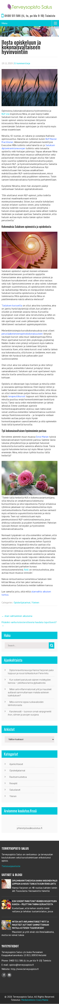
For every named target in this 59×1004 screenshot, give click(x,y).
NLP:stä (5, 113)
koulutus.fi (36, 828)
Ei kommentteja (22, 63)
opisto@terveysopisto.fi (21, 964)
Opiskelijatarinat (22, 602)
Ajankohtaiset (16, 764)
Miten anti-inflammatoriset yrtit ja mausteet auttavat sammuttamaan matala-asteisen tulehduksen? (29, 692)
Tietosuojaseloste (11, 866)
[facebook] (4, 975)
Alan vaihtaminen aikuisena (17, 615)
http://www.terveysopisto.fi (24, 969)
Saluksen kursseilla (12, 305)
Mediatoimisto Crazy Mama (34, 999)
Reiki (26, 569)
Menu (4, 23)
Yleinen (35, 602)
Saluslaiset (14, 790)
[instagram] (9, 975)
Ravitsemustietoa (18, 777)
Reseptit (13, 783)
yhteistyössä (24, 828)
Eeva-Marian (42, 436)
